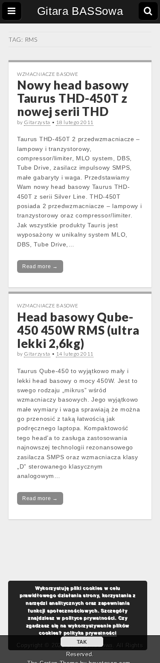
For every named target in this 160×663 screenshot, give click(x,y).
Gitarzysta (37, 122)
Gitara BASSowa (80, 11)
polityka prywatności (90, 632)
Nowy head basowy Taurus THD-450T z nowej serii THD (73, 98)
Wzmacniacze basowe (48, 74)
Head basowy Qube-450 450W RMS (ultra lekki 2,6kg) (78, 330)
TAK (82, 642)
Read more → (40, 266)
